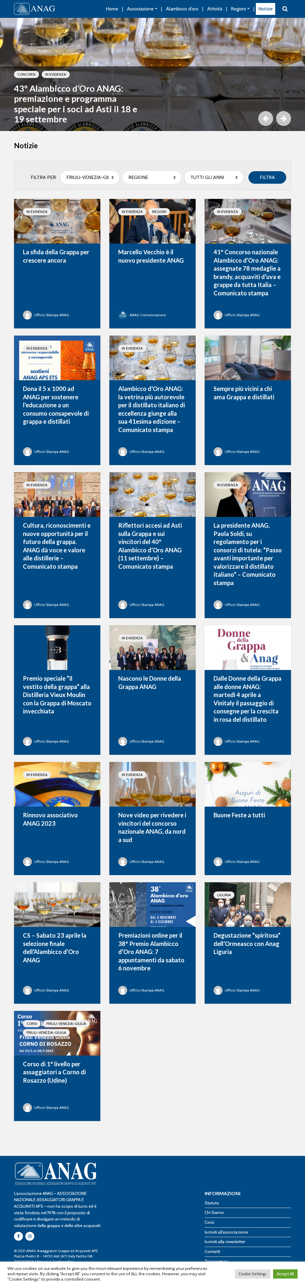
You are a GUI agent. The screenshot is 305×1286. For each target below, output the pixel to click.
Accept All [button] (285, 1273)
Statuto (212, 1203)
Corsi (32, 1023)
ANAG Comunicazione (148, 315)
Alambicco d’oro (182, 9)
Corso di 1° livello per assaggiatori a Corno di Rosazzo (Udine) (54, 1072)
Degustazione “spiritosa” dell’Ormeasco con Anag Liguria (247, 943)
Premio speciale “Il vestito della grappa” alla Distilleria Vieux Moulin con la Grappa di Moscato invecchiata (57, 695)
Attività (214, 9)
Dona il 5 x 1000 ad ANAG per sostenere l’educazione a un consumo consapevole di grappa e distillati (56, 405)
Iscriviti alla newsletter (225, 1241)
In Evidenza (55, 74)
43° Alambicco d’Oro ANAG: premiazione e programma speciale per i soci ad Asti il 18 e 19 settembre (75, 103)
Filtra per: (44, 177)
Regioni (238, 9)
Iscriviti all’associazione (226, 1232)
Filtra (267, 177)
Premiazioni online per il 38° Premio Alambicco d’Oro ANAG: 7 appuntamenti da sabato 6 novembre (151, 952)
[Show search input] (285, 8)
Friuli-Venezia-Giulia (66, 1023)
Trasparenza (216, 1261)
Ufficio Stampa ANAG (51, 315)
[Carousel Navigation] (152, 118)
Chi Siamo (214, 1212)
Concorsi (26, 74)
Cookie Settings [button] (253, 1273)
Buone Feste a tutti (239, 815)
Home (112, 9)
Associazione (140, 9)
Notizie (265, 9)
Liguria (224, 895)
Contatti (212, 1251)
